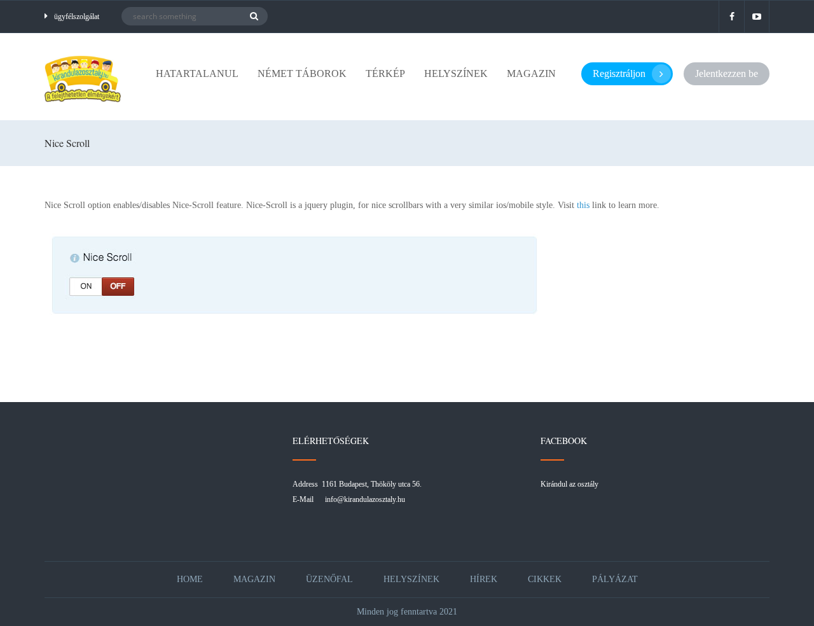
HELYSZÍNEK (456, 73)
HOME (190, 579)
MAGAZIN (531, 73)
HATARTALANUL (197, 73)
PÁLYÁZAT (615, 579)
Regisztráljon (619, 73)
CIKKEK (545, 579)
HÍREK (483, 579)
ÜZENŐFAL (329, 579)
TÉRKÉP (385, 73)
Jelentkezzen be (726, 73)
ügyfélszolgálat (76, 16)
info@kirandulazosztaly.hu (365, 499)
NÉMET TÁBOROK (302, 73)
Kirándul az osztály (569, 484)
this (583, 205)
